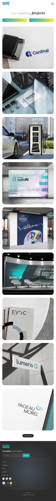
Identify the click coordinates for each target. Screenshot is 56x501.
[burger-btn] (52, 4)
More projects (28, 435)
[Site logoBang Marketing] (6, 3)
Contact (4, 472)
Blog (3, 468)
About (4, 462)
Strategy (4, 465)
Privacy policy (28, 492)
